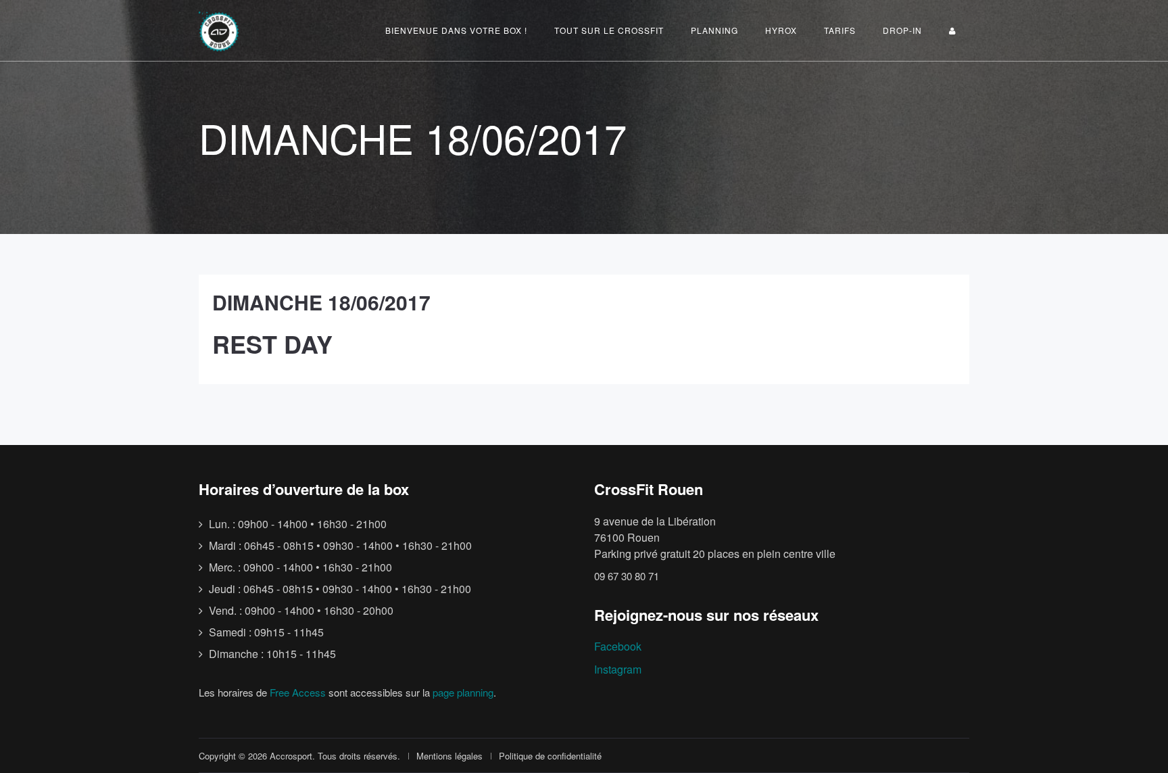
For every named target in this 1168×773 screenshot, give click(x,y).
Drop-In (902, 30)
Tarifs (840, 30)
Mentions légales (449, 755)
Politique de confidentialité (550, 755)
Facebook (617, 646)
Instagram (617, 669)
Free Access (298, 692)
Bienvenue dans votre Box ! (456, 30)
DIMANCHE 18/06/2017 (321, 302)
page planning (463, 692)
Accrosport (291, 755)
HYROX (781, 30)
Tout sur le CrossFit (609, 30)
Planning (714, 30)
